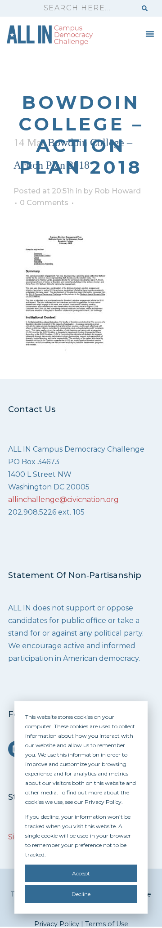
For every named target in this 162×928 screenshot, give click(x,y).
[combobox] (86, 8)
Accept (81, 873)
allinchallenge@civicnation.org (63, 499)
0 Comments (44, 202)
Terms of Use (106, 924)
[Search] (144, 8)
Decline (81, 894)
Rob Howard (117, 191)
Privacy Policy (56, 924)
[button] (150, 33)
